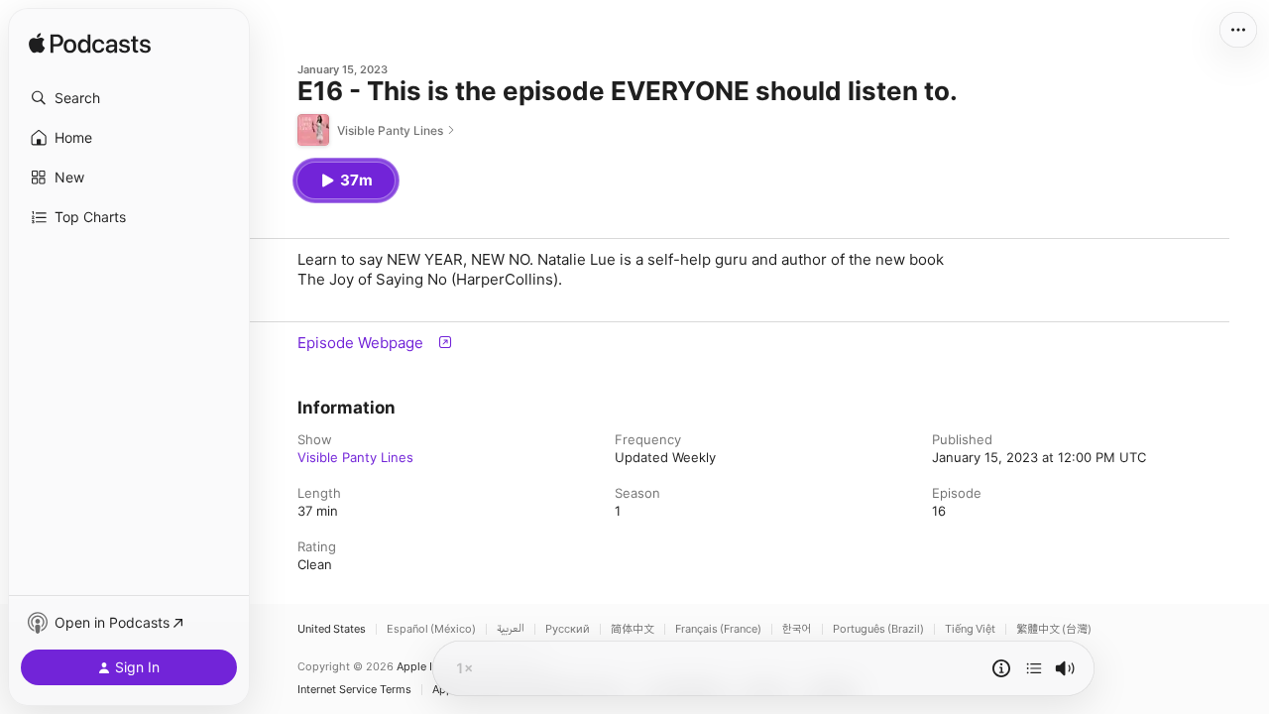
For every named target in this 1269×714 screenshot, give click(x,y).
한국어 (797, 629)
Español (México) (431, 629)
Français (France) (718, 629)
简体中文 (632, 629)
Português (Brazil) (878, 629)
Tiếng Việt (970, 629)
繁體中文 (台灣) (1054, 629)
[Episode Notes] (1001, 668)
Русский (567, 629)
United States (331, 629)
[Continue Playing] (1034, 668)
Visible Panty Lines (355, 457)
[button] (129, 98)
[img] (90, 45)
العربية (510, 629)
